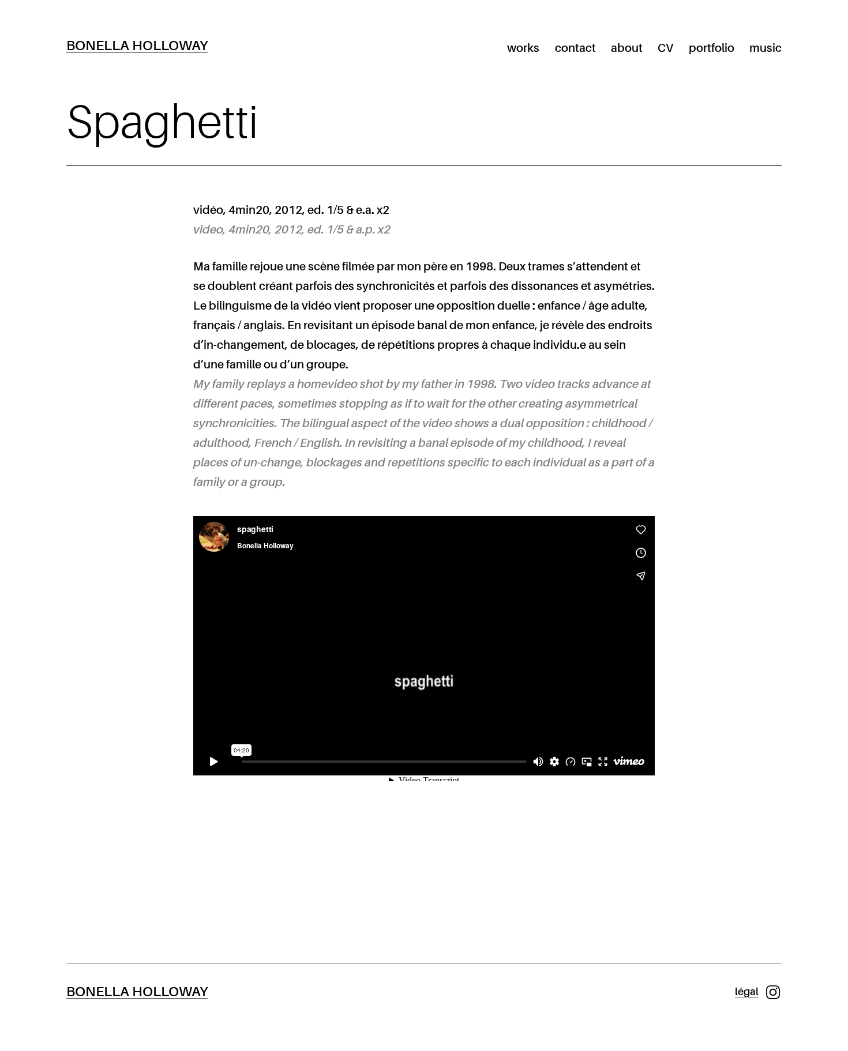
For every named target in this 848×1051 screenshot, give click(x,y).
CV (665, 48)
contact (575, 48)
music (765, 48)
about (627, 48)
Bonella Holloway (137, 45)
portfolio (711, 48)
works (523, 48)
